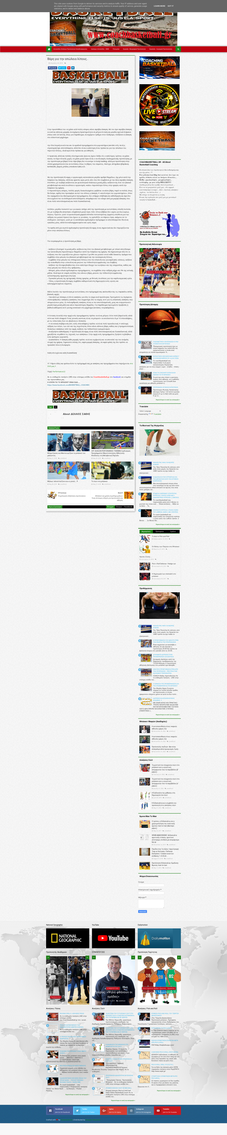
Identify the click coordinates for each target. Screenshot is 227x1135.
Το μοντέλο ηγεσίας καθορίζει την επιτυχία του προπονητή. (159, 285)
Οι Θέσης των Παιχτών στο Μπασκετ (165, 546)
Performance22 (58, 371)
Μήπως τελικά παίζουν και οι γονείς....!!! (62, 481)
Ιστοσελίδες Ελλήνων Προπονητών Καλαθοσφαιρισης (70, 49)
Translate (157, 414)
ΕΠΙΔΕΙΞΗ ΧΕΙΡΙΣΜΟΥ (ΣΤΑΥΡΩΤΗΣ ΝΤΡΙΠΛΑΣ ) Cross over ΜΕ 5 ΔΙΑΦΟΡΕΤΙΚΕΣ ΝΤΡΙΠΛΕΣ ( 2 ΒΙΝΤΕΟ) (166, 495)
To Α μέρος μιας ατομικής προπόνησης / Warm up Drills (159, 992)
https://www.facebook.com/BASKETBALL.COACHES (68, 385)
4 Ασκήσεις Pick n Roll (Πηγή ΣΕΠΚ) (164, 1052)
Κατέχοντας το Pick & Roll (161, 1028)
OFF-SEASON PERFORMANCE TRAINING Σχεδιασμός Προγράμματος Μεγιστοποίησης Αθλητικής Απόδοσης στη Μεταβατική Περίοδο (111, 453)
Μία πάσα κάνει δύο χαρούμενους (73, 1066)
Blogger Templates (93, 1120)
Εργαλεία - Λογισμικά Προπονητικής (160, 49)
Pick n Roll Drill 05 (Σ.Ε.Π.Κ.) (162, 1064)
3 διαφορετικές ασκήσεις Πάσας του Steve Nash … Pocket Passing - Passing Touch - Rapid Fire (73, 1080)
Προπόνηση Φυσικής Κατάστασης (165, 387)
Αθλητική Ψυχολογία (67, 984)
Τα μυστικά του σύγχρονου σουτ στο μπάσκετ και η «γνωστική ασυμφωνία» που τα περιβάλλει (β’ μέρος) (120, 1015)
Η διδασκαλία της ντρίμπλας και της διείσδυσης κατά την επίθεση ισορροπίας (165, 479)
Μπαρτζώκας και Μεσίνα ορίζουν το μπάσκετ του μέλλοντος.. (66, 454)
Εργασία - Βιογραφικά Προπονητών (134, 49)
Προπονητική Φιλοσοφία (159, 276)
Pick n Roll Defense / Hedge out (164, 564)
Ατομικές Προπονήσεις (159, 984)
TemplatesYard (66, 1120)
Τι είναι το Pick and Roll (160, 536)
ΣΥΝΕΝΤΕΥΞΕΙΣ (113, 988)
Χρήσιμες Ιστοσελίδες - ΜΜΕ (100, 49)
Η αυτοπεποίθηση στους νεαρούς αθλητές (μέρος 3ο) (67, 992)
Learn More (159, 6)
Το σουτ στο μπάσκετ (99, 481)
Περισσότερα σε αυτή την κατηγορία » (168, 399)
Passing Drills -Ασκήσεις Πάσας (72, 1013)
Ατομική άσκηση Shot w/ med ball (119, 1088)
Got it (171, 6)
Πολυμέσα (116, 49)
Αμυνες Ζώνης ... (146, 557)
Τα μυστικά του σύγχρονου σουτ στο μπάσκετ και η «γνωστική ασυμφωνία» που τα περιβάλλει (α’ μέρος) (120, 1030)
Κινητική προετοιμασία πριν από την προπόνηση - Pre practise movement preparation (165, 671)
